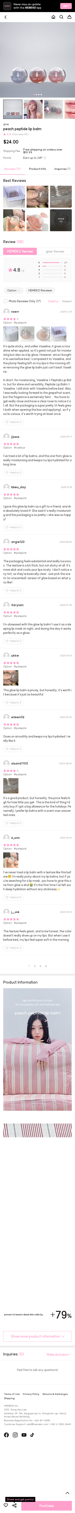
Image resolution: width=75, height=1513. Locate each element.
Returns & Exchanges (55, 1456)
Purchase (46, 1506)
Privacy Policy (31, 1456)
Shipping (9, 1460)
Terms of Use (12, 1456)
